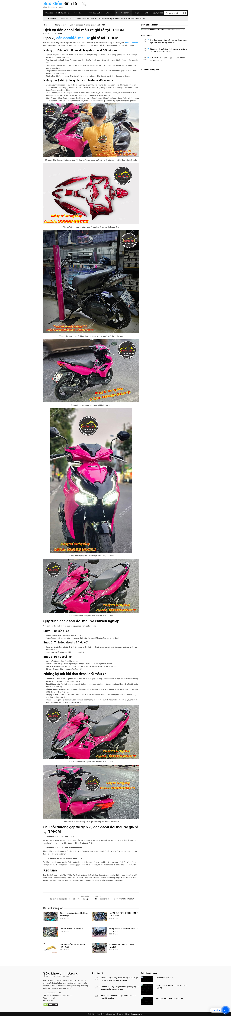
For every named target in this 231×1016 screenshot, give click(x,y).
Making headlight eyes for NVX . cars (169, 998)
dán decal (64, 38)
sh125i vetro (48, 1001)
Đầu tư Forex (158, 13)
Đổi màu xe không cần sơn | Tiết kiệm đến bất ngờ (69, 899)
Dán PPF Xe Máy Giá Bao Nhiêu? (72, 929)
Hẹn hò (146, 13)
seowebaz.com (138, 1014)
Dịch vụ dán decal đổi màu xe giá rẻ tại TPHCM (87, 25)
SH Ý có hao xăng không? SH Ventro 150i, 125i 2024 (113, 899)
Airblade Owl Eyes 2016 (164, 978)
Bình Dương (64, 3)
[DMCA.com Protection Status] (50, 1005)
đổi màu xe (81, 38)
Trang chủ (49, 13)
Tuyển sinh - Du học (95, 13)
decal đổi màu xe (131, 43)
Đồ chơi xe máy (60, 25)
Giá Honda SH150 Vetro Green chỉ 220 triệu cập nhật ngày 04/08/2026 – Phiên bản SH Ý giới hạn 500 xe (109, 18)
